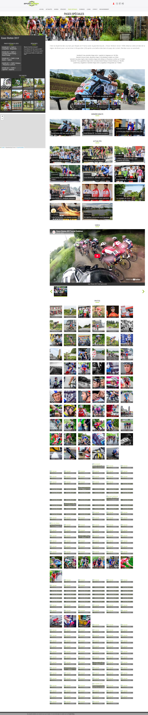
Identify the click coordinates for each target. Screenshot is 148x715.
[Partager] (122, 3)
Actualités (49, 9)
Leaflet (2, 147)
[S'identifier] (113, 4)
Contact (95, 9)
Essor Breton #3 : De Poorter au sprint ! (33, 51)
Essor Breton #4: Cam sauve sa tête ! (33, 49)
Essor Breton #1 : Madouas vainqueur (63, 198)
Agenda (56, 9)
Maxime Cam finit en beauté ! (31, 47)
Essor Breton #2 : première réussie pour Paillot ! (64, 178)
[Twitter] (117, 3)
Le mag (89, 9)
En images (82, 9)
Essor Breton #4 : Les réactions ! (94, 160)
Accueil (41, 9)
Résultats (63, 9)
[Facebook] (119, 3)
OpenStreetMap (20, 147)
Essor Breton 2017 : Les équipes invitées (64, 217)
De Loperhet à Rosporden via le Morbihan (96, 217)
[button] (2, 116)
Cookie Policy (71, 713)
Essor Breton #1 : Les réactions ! (126, 179)
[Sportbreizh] (27, 9)
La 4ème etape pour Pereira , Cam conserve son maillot (126, 159)
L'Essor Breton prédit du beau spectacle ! (97, 198)
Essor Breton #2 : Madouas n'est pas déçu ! (97, 178)
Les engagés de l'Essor (123, 198)
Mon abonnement (104, 9)
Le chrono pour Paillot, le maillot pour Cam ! (33, 53)
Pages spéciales (72, 9)
